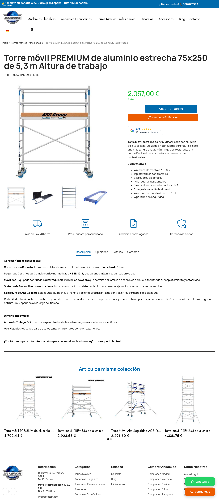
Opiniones (101, 252)
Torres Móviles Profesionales (116, 19)
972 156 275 (49, 491)
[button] (19, 31)
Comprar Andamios (162, 466)
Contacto (194, 19)
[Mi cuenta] (25, 31)
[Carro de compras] (30, 31)
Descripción (83, 252)
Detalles (118, 252)
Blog (182, 19)
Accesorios (166, 19)
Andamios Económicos (76, 19)
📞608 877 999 (188, 4)
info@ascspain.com (48, 496)
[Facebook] (5, 491)
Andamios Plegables (41, 19)
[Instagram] (13, 491)
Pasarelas (147, 19)
